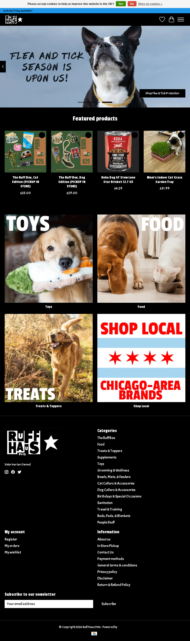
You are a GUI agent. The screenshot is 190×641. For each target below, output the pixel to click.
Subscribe (108, 604)
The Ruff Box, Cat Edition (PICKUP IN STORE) (25, 182)
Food (141, 307)
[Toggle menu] (180, 19)
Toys (48, 307)
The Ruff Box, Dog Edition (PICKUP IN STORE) (72, 182)
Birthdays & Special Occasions (119, 496)
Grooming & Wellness (113, 470)
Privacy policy (107, 571)
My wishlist (13, 552)
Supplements (107, 457)
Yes (120, 4)
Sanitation (105, 503)
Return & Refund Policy (113, 584)
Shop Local (141, 406)
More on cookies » (150, 4)
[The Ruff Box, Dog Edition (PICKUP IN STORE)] (72, 151)
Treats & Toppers (49, 406)
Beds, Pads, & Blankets (113, 516)
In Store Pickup (108, 545)
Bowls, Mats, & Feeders (114, 477)
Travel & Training (109, 509)
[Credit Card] (94, 634)
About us (104, 539)
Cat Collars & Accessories (116, 483)
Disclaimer (105, 578)
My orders (12, 545)
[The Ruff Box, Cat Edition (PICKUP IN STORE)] (25, 151)
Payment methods (110, 558)
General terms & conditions (117, 565)
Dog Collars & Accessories (116, 490)
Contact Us (105, 552)
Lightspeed (124, 627)
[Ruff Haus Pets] (14, 19)
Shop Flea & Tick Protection (162, 93)
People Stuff (105, 522)
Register (11, 539)
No (132, 4)
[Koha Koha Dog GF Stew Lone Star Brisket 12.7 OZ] (118, 151)
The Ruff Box (106, 438)
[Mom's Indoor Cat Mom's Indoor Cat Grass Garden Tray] (164, 151)
